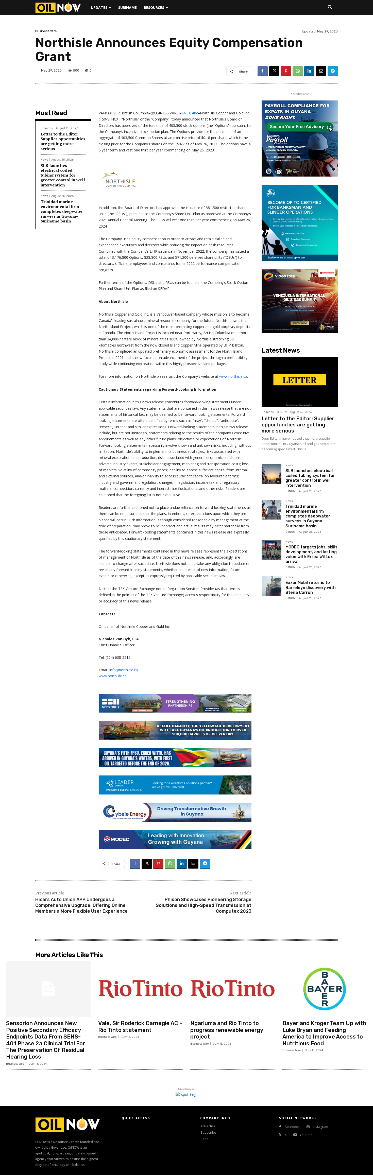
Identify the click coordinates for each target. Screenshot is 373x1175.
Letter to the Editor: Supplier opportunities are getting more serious (63, 141)
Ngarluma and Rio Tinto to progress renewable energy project (226, 1030)
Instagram (320, 1126)
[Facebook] (263, 71)
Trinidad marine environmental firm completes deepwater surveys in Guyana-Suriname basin (62, 211)
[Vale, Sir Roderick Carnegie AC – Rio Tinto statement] (140, 989)
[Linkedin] (309, 71)
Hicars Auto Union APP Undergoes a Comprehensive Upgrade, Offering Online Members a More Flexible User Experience (81, 905)
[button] (330, 7)
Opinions (47, 128)
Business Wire (46, 31)
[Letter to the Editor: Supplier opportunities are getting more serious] (300, 382)
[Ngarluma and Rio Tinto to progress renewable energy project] (232, 989)
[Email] (321, 71)
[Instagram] (308, 1127)
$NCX (186, 113)
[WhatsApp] (298, 71)
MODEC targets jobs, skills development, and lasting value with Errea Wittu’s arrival (311, 554)
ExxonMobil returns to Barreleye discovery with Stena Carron (310, 587)
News (44, 159)
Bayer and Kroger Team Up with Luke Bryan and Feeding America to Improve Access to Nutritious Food (324, 1033)
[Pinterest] (286, 71)
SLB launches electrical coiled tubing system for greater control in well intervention (63, 175)
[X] (274, 71)
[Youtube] (295, 1135)
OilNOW (282, 412)
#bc (195, 113)
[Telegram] (333, 71)
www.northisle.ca (233, 376)
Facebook (292, 1126)
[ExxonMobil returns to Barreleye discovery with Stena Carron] (271, 586)
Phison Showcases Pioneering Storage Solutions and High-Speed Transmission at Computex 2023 (203, 905)
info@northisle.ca (123, 669)
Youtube (306, 1134)
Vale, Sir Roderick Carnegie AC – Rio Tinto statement (140, 1026)
